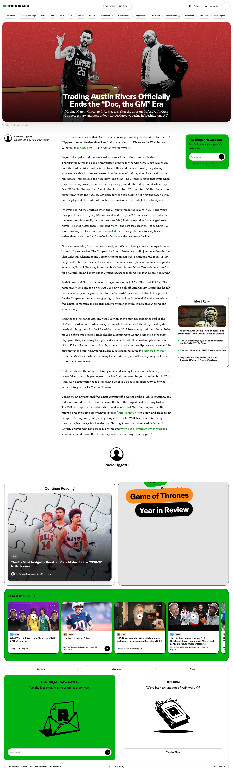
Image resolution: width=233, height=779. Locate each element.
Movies (81, 15)
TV (70, 15)
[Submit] (221, 157)
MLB (62, 15)
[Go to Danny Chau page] (13, 574)
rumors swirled (106, 231)
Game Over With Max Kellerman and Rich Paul (190, 647)
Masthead (116, 669)
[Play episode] (107, 648)
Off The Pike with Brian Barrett (76, 647)
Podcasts (213, 6)
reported (82, 148)
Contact (41, 669)
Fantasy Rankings (28, 15)
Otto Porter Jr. (127, 412)
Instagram (217, 766)
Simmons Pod (106, 15)
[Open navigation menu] (226, 6)
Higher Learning (173, 15)
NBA (43, 15)
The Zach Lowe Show (125, 648)
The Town (204, 15)
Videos (196, 6)
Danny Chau (24, 574)
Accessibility (55, 766)
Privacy (24, 766)
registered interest (154, 351)
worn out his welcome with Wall (141, 429)
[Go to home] (16, 6)
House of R (189, 15)
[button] (117, 6)
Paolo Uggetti (24, 136)
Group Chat (15, 648)
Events (92, 15)
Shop (192, 669)
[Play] (33, 616)
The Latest (10, 15)
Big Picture (140, 15)
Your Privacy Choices (38, 766)
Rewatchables (124, 15)
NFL (52, 15)
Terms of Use (13, 766)
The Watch (155, 15)
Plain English (219, 15)
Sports (71, 634)
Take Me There (173, 752)
